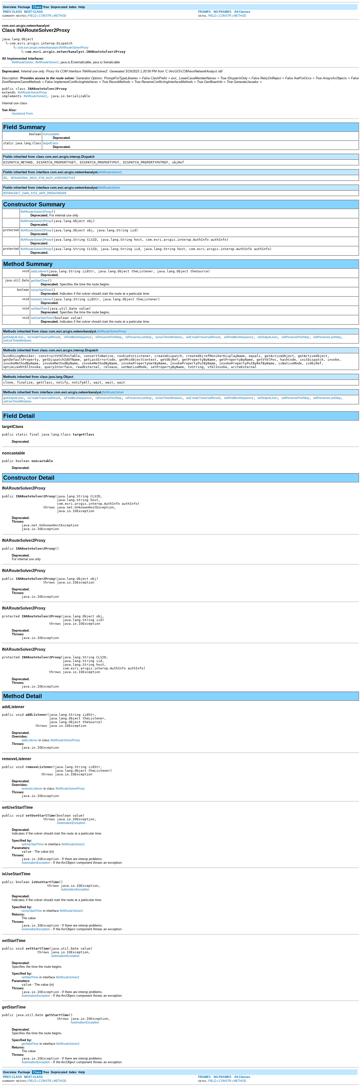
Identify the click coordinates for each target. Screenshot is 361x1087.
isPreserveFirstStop (109, 337)
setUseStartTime (42, 318)
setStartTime (39, 308)
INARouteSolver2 (47, 62)
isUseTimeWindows (168, 337)
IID (5, 178)
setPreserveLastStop (327, 337)
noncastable (51, 134)
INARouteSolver (22, 62)
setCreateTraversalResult (203, 337)
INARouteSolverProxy (32, 92)
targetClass (50, 143)
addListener (39, 271)
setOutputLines (267, 337)
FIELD (32, 15)
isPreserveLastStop (138, 337)
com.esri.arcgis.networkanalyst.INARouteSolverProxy (52, 47)
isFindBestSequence (78, 337)
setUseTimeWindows (17, 340)
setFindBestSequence (238, 337)
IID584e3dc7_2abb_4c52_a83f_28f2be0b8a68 (34, 193)
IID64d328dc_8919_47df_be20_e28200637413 (43, 178)
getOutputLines (13, 337)
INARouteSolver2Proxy (36, 211)
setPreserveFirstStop (295, 337)
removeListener (41, 299)
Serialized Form (22, 113)
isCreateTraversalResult (44, 337)
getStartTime (39, 280)
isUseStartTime (41, 290)
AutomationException (71, 823)
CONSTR (45, 15)
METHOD (60, 15)
